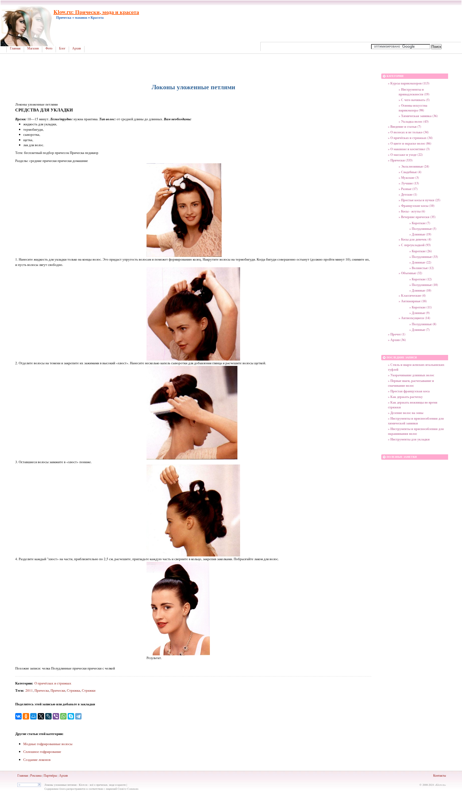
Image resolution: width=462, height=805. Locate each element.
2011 (29, 690)
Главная (15, 48)
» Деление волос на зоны (405, 413)
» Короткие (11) (420, 307)
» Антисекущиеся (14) (414, 318)
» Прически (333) (400, 160)
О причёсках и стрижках (52, 683)
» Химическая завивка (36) (418, 116)
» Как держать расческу (405, 396)
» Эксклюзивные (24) (414, 166)
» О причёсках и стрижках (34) (410, 138)
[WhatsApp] (63, 716)
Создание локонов (37, 759)
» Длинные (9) (419, 313)
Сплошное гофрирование (42, 751)
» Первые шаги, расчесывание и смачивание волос (411, 383)
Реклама (35, 775)
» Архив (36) (397, 340)
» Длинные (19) (420, 234)
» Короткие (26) (420, 251)
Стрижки (88, 690)
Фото (48, 48)
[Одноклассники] (26, 716)
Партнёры (50, 775)
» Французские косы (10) (416, 205)
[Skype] (71, 716)
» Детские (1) (408, 194)
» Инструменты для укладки (409, 439)
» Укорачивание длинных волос (411, 375)
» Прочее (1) (396, 334)
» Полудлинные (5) (422, 228)
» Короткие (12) (420, 279)
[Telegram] (78, 716)
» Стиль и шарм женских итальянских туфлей (416, 367)
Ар (61, 775)
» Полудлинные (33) (423, 256)
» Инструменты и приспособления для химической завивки (416, 420)
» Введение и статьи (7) (404, 126)
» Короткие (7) (419, 223)
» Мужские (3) (409, 177)
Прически (58, 690)
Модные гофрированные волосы (47, 743)
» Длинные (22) (420, 262)
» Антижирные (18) (413, 301)
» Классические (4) (412, 295)
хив (65, 775)
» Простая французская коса (409, 391)
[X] (41, 716)
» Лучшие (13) (409, 183)
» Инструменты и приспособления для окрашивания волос (416, 431)
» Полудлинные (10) (423, 284)
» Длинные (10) (420, 290)
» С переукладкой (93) (415, 245)
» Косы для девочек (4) (415, 239)
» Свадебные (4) (410, 172)
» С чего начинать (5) (414, 100)
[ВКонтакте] (18, 716)
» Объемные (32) (410, 273)
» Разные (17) (408, 189)
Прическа (41, 690)
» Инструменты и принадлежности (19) (414, 91)
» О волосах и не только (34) (408, 132)
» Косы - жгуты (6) (412, 211)
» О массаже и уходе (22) (405, 154)
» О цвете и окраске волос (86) (409, 143)
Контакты (439, 775)
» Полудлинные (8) (422, 324)
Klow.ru (440, 785)
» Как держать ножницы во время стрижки (412, 404)
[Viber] (56, 716)
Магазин (33, 48)
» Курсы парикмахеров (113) (408, 83)
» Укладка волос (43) (414, 121)
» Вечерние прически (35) (417, 217)
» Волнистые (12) (421, 268)
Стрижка (73, 690)
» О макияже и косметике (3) (409, 149)
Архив (76, 48)
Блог (62, 48)
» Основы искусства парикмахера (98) (413, 108)
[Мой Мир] (33, 716)
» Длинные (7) (419, 329)
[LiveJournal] (48, 716)
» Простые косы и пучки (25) (419, 200)
